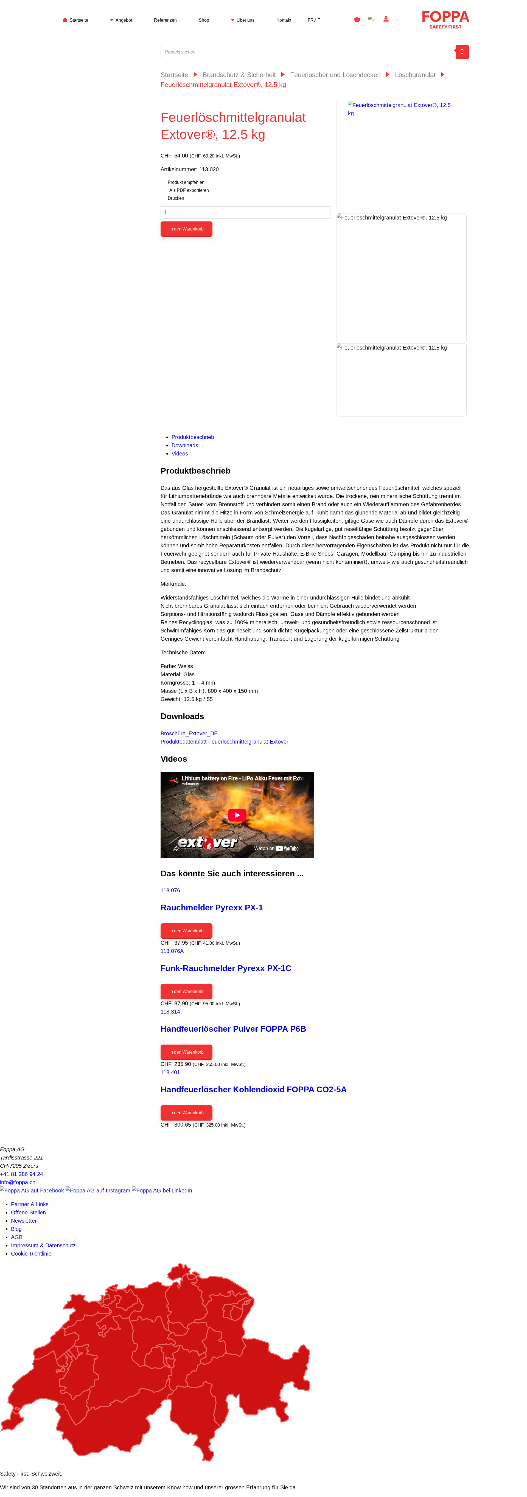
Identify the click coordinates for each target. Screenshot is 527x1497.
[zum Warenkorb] (357, 20)
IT (318, 20)
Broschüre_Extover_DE (189, 733)
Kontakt (283, 20)
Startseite (79, 20)
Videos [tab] (180, 454)
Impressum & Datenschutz (43, 1245)
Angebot (124, 20)
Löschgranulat (415, 74)
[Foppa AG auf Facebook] (33, 1191)
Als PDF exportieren (189, 190)
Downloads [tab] (185, 445)
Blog (16, 1229)
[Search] (462, 52)
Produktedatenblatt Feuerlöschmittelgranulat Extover (224, 742)
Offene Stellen (28, 1212)
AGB (17, 1237)
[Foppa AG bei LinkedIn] (162, 1191)
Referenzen (165, 20)
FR (311, 20)
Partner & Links (30, 1204)
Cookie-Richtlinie (31, 1254)
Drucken (176, 198)
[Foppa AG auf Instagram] (99, 1191)
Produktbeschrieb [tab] (193, 437)
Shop (204, 20)
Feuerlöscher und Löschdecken (335, 74)
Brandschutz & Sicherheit (239, 74)
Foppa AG (445, 20)
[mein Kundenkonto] (386, 20)
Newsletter (24, 1221)
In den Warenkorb (186, 229)
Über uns (245, 20)
